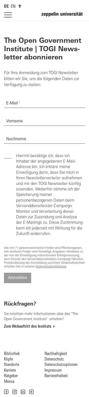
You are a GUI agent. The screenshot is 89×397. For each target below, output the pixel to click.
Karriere (10, 370)
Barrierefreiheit (56, 376)
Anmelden (17, 278)
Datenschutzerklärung (51, 266)
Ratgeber (11, 376)
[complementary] (20, 6)
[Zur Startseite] (63, 16)
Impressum (53, 370)
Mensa (9, 382)
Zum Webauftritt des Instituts (27, 327)
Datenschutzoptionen (61, 365)
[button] (6, 392)
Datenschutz (54, 359)
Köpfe (8, 359)
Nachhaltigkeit (55, 354)
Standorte (11, 365)
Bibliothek (12, 354)
